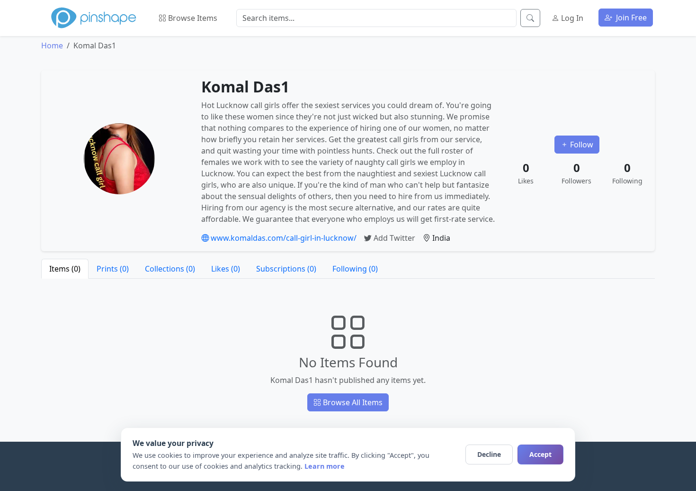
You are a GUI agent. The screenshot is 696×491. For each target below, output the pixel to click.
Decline (489, 454)
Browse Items (191, 18)
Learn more (324, 466)
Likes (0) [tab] (225, 269)
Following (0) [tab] (355, 269)
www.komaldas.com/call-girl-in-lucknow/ (283, 238)
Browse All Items (352, 402)
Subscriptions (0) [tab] (286, 269)
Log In (571, 18)
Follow (580, 144)
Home (52, 45)
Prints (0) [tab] (113, 269)
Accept (540, 454)
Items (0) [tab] (64, 269)
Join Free (630, 17)
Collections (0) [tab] (170, 269)
